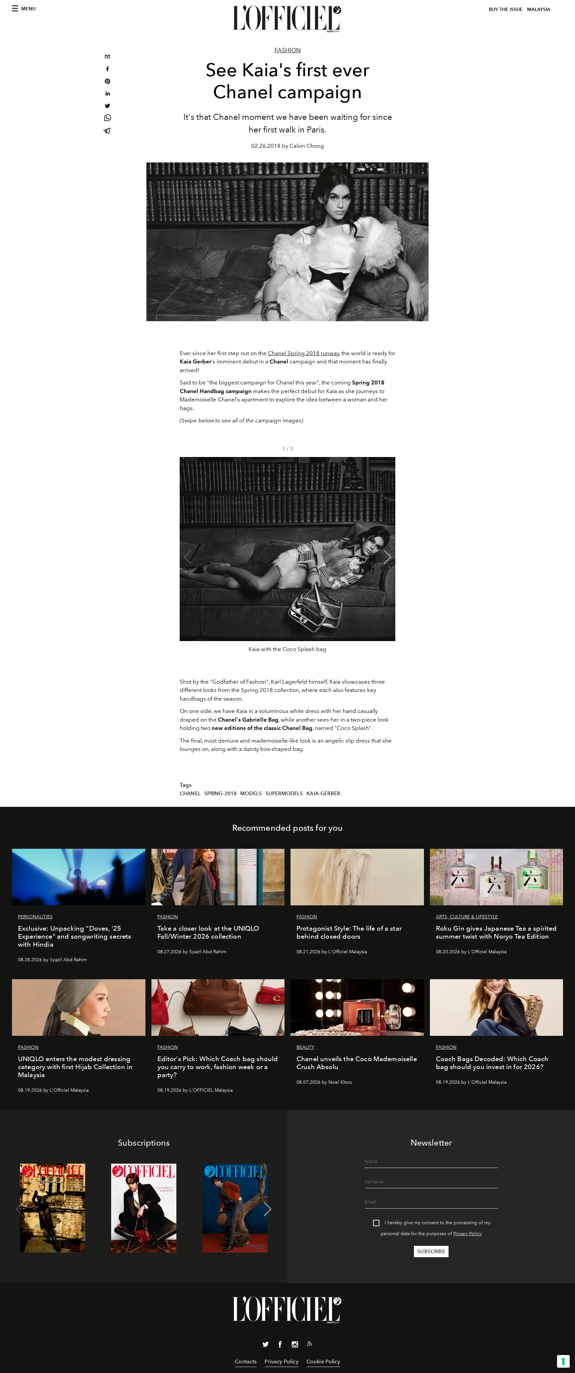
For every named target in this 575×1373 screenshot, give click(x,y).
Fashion (288, 50)
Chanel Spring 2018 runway (303, 353)
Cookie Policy (323, 1361)
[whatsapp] (107, 119)
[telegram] (107, 131)
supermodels (284, 794)
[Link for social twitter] (265, 1345)
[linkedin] (107, 94)
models (251, 794)
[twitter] (107, 107)
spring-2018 (220, 794)
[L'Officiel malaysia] (287, 19)
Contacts (246, 1361)
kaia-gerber (323, 794)
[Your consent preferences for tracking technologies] (563, 1361)
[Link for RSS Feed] (309, 1345)
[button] (387, 557)
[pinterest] (107, 82)
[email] (107, 57)
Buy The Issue (506, 9)
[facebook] (107, 70)
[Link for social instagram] (294, 1345)
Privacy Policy (467, 1234)
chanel (190, 794)
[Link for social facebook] (280, 1345)
